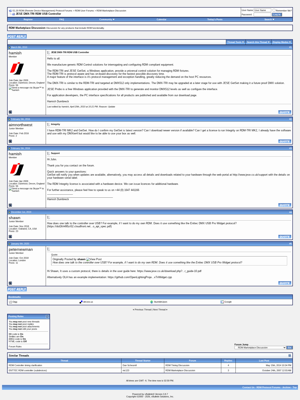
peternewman (21, 249)
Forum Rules (15, 346)
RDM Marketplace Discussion (111, 10)
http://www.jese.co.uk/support (250, 174)
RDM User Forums (84, 10)
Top (295, 387)
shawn (14, 218)
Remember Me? (284, 10)
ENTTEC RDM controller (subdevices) (28, 370)
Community (105, 19)
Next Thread (159, 309)
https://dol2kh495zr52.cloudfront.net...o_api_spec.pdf (79, 226)
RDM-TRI (57, 70)
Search (268, 19)
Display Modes (280, 42)
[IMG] (11, 339)
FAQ (61, 19)
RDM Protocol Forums (268, 387)
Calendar (161, 19)
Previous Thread (143, 309)
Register (28, 19)
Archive (286, 387)
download (184, 95)
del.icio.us (88, 302)
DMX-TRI (57, 83)
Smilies (12, 336)
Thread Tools (234, 42)
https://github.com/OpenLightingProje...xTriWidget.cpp (140, 277)
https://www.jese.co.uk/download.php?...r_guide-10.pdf (169, 271)
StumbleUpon (160, 302)
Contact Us (248, 387)
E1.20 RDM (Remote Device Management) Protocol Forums (42, 10)
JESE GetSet (77, 70)
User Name (247, 10)
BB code (13, 334)
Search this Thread (257, 42)
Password (247, 14)
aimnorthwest (20, 125)
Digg (15, 302)
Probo (58, 89)
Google (228, 302)
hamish (15, 53)
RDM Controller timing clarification (25, 365)
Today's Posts (214, 19)
